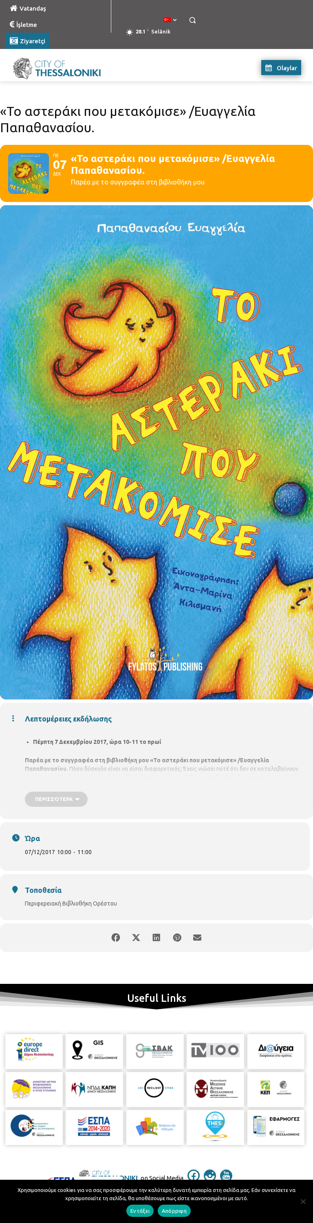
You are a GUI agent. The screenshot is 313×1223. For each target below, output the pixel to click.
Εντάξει (140, 1211)
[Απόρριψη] (303, 1201)
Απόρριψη (174, 1211)
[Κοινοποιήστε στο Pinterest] (177, 938)
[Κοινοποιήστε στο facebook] (116, 938)
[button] (192, 20)
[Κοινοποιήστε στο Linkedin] (156, 938)
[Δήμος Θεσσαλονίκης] (61, 67)
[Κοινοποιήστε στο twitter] (136, 938)
